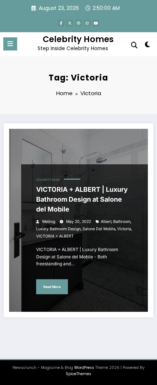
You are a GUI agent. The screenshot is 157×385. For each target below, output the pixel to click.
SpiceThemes (78, 374)
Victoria (124, 229)
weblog (48, 221)
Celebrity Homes (78, 39)
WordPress (84, 367)
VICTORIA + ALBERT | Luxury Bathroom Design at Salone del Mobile (82, 199)
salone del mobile (99, 229)
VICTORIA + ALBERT (55, 236)
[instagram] (87, 23)
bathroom (121, 221)
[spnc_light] (147, 46)
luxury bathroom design (58, 229)
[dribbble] (78, 23)
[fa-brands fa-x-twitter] (69, 23)
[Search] (134, 45)
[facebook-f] (61, 23)
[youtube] (96, 23)
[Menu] (10, 44)
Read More (52, 287)
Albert (106, 221)
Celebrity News (48, 180)
